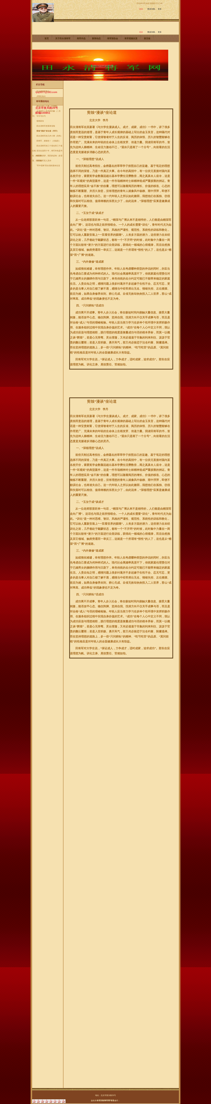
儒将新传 (40, 121)
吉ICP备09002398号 (105, 1100)
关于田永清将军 (62, 38)
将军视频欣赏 (130, 38)
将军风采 (40, 101)
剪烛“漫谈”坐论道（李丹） (47, 131)
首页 (46, 38)
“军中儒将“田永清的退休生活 (48, 166)
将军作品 (81, 38)
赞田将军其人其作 (43, 161)
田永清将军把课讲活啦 (45, 126)
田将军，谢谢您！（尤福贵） (48, 141)
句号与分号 (41, 116)
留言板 (147, 38)
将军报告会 (112, 38)
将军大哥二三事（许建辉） (47, 106)
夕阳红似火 (41, 96)
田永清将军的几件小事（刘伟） (49, 136)
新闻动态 (96, 38)
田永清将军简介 (42, 91)
